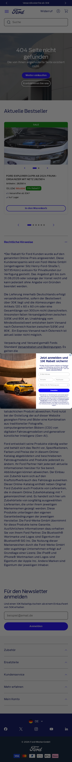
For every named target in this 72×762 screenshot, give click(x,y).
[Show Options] (68, 385)
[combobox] (53, 385)
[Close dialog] (70, 355)
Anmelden (54, 390)
